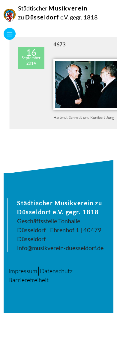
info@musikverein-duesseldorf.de (60, 247)
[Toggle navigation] (10, 34)
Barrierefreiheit (28, 280)
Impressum (22, 271)
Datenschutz (56, 271)
